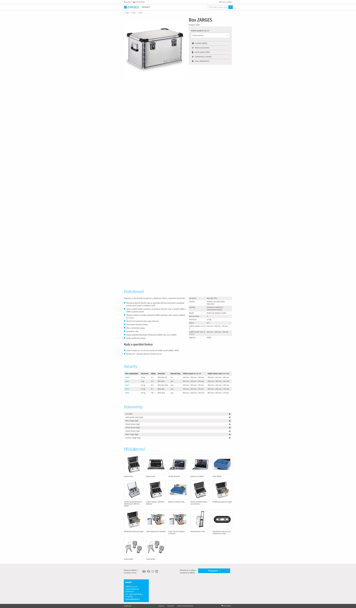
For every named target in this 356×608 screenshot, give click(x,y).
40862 (127, 389)
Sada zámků (128, 559)
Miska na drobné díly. (176, 502)
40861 (127, 381)
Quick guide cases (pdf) (134, 417)
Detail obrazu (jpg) (132, 424)
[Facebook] (148, 571)
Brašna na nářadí (196, 476)
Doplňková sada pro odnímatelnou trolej (222, 532)
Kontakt (128, 2)
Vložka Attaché (174, 476)
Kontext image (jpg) (133, 438)
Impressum (161, 606)
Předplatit (213, 570)
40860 (127, 377)
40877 (127, 385)
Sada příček (217, 476)
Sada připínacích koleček (155, 531)
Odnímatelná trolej (197, 531)
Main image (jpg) (131, 421)
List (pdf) (128, 414)
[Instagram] (152, 571)
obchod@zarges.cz (132, 599)
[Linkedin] (156, 571)
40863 (127, 393)
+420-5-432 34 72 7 (135, 594)
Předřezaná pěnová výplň (222, 502)
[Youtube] (144, 571)
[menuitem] (146, 7)
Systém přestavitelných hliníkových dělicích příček (133, 504)
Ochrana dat (170, 606)
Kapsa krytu (128, 476)
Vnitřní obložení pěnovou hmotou (199, 503)
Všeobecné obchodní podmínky (185, 606)
